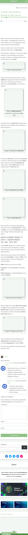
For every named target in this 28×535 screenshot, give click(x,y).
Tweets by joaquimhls (7, 514)
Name (3, 421)
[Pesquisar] (24, 447)
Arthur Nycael (9, 363)
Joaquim (6, 356)
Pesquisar (3, 444)
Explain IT (14, 1)
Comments (4, 404)
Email (3, 428)
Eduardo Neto (11, 380)
